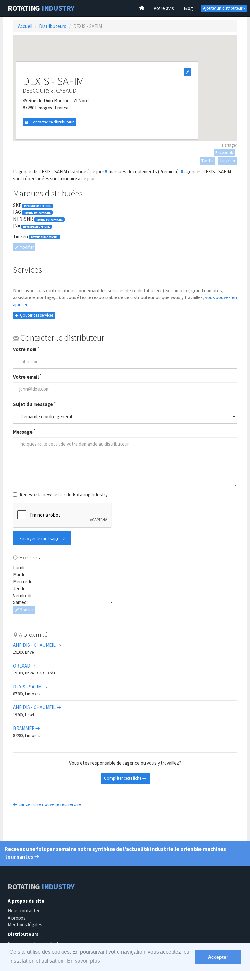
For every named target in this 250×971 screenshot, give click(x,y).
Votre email (27, 376)
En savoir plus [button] (83, 961)
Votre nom (26, 349)
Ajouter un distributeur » (224, 8)
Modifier (26, 247)
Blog (188, 8)
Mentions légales (25, 924)
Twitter (207, 161)
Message (24, 431)
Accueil (25, 26)
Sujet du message (34, 404)
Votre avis (164, 8)
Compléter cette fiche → (125, 778)
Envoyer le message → (42, 538)
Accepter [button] (218, 957)
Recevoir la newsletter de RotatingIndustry (64, 494)
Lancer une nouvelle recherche (49, 804)
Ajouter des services (36, 315)
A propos (17, 918)
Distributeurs (52, 26)
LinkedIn (227, 161)
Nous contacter (24, 910)
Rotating (41, 8)
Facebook (224, 152)
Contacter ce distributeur (51, 122)
